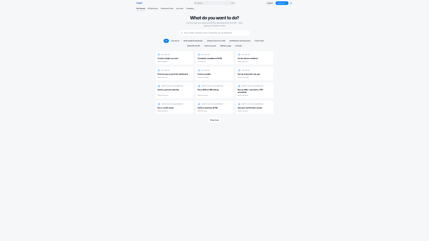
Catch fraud (259, 41)
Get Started (140, 8)
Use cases (179, 8)
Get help (238, 46)
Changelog (190, 8)
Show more (214, 120)
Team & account (210, 46)
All (166, 41)
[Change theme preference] (291, 3)
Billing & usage (225, 46)
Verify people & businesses (193, 41)
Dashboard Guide (167, 8)
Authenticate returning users (239, 41)
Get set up (175, 41)
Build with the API (193, 46)
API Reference (153, 8)
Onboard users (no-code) (216, 41)
